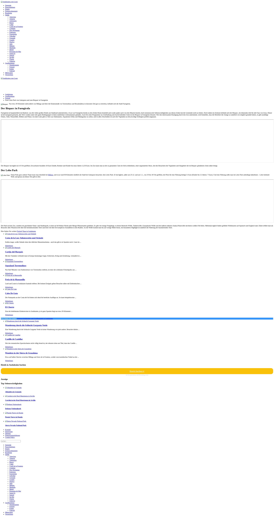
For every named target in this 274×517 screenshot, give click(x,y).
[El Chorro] (9, 303)
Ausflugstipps (9, 63)
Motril (11, 50)
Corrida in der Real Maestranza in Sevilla (20, 400)
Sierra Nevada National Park (15, 425)
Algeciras (12, 17)
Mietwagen (9, 73)
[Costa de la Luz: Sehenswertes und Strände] (20, 234)
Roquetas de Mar (15, 52)
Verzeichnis (9, 75)
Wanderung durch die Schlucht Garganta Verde (26, 325)
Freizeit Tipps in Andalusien (26, 231)
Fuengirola (13, 34)
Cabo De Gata (11, 293)
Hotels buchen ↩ (137, 371)
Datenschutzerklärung (12, 435)
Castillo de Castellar (14, 339)
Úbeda (11, 59)
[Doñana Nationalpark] (13, 404)
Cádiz (11, 25)
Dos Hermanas (14, 30)
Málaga (11, 46)
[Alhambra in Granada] (13, 388)
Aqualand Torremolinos (15, 265)
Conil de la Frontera (16, 26)
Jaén (10, 44)
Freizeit (11, 67)
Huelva (11, 42)
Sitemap (8, 433)
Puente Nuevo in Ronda (13, 417)
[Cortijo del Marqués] (12, 248)
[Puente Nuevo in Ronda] (14, 413)
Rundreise (8, 13)
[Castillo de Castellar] (12, 335)
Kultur (11, 69)
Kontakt (8, 430)
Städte (7, 15)
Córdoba (12, 28)
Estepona (12, 32)
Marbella (12, 48)
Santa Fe (12, 53)
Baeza (11, 23)
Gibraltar (12, 36)
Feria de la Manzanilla (15, 279)
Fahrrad (12, 71)
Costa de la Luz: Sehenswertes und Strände (24, 238)
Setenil (11, 55)
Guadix (11, 40)
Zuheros (12, 61)
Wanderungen (14, 65)
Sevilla (11, 57)
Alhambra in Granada (13, 392)
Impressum (9, 432)
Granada (12, 38)
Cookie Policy (10, 437)
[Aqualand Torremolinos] (14, 261)
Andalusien (9, 94)
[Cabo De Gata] (11, 289)
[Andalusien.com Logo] (9, 2)
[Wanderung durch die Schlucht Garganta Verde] (22, 321)
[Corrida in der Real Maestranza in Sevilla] (20, 396)
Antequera (12, 21)
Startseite (8, 5)
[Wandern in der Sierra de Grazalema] (18, 349)
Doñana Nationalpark (13, 409)
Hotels (7, 9)
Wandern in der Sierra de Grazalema (21, 353)
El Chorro (9, 307)
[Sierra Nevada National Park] (15, 421)
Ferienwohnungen (11, 11)
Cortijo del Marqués (14, 252)
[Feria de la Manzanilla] (13, 275)
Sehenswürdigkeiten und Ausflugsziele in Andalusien (35, 318)
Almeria (12, 19)
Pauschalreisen (10, 7)
